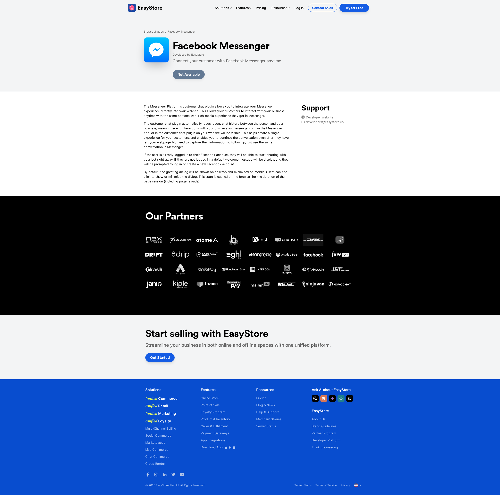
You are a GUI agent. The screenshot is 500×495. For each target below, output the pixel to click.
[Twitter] (173, 474)
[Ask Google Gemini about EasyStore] (332, 398)
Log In (299, 8)
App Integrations (213, 440)
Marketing (160, 413)
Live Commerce (156, 449)
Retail (156, 406)
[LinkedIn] (164, 474)
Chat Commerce (157, 457)
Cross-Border (155, 464)
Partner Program (324, 433)
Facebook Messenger (181, 31)
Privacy (345, 485)
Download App (212, 447)
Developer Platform (326, 440)
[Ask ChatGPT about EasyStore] (315, 398)
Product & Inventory (215, 419)
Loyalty (158, 421)
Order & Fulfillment (214, 426)
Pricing (261, 8)
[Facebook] (147, 474)
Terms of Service (326, 485)
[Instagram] (156, 474)
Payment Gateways (215, 433)
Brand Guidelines (324, 426)
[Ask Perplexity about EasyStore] (341, 398)
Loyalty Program (213, 412)
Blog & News (265, 405)
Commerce (161, 398)
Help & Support (267, 412)
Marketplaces (155, 442)
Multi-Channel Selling (160, 428)
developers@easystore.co (325, 122)
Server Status (266, 426)
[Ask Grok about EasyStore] (349, 398)
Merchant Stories (268, 419)
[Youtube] (182, 474)
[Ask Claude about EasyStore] (323, 398)
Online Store (210, 398)
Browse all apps (154, 31)
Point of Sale (210, 405)
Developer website (319, 117)
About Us (318, 419)
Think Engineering (325, 447)
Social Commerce (158, 435)
